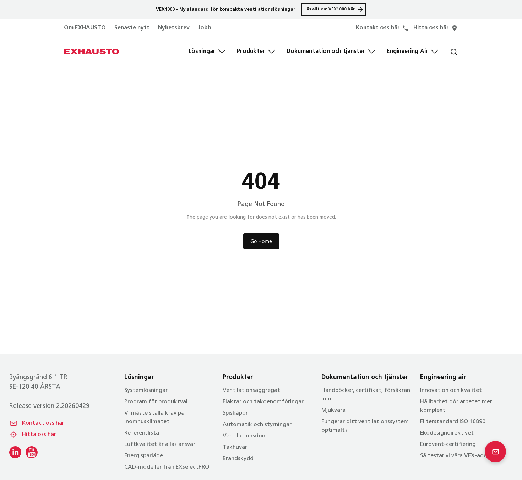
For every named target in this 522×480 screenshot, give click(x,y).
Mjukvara (333, 410)
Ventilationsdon (244, 436)
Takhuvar (235, 447)
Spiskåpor (235, 413)
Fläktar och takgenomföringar (263, 402)
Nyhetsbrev (174, 28)
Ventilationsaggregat (251, 390)
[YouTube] (32, 452)
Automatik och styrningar (257, 424)
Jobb (204, 28)
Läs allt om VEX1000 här (329, 9)
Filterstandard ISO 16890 (452, 422)
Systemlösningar (146, 390)
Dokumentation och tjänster (326, 51)
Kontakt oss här (43, 423)
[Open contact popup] (495, 451)
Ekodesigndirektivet (447, 433)
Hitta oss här (39, 434)
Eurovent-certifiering (448, 444)
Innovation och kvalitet (451, 390)
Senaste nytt (131, 28)
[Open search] (448, 51)
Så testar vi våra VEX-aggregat (461, 456)
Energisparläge (143, 456)
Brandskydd (238, 459)
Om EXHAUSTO (85, 28)
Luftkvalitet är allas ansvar (159, 444)
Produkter (251, 51)
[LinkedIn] (15, 452)
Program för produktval (155, 402)
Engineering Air (408, 51)
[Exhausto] (91, 51)
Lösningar (202, 51)
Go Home (261, 241)
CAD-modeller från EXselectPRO (166, 467)
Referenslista (141, 433)
